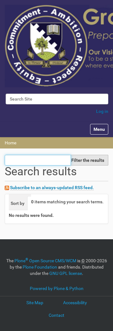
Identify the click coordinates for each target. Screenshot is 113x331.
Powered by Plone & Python (56, 288)
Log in (102, 111)
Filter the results (87, 160)
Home (10, 142)
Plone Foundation (40, 267)
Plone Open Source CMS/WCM (45, 260)
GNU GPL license (65, 273)
